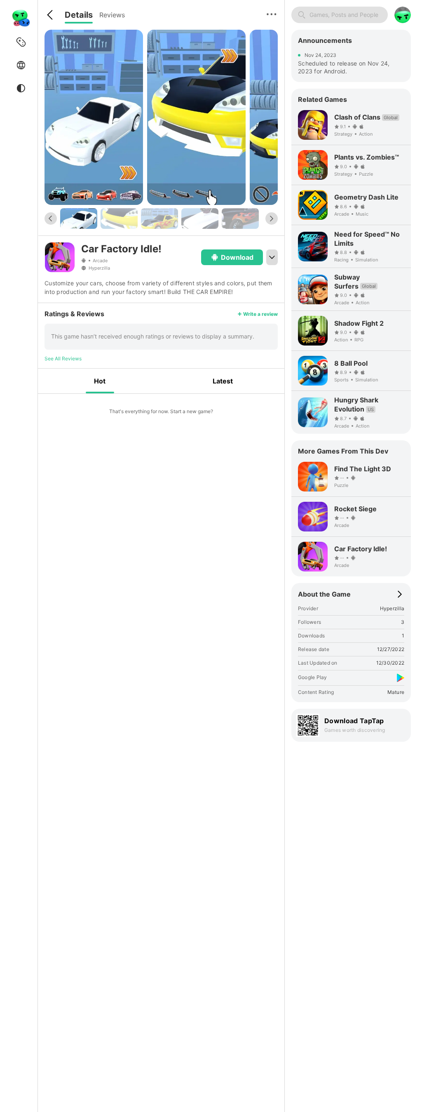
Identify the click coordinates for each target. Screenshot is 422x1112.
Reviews (112, 15)
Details (79, 15)
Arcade (100, 260)
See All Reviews (63, 358)
